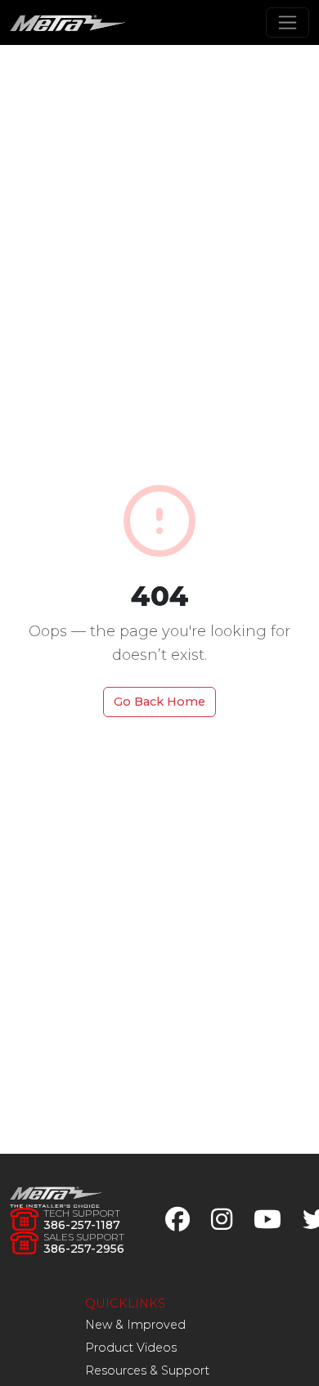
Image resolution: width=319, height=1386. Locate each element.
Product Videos (131, 1347)
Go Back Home (159, 701)
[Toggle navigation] (287, 22)
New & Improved (135, 1324)
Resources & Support (147, 1370)
